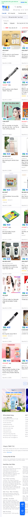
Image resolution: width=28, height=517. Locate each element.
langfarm (10, 460)
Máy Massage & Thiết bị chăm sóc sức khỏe (12, 503)
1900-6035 (9, 417)
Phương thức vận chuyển (8, 426)
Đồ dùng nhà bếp (7, 513)
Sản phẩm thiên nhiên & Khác (11, 504)
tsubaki (23, 460)
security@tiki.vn (14, 437)
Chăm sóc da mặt (7, 500)
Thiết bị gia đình (15, 513)
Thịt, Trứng (10, 480)
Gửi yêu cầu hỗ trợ (7, 422)
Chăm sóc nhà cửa (11, 489)
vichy (17, 460)
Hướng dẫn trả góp (7, 431)
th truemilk (18, 459)
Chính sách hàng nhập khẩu (9, 433)
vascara (5, 459)
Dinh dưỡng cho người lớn (11, 473)
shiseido (5, 460)
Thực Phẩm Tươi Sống (9, 478)
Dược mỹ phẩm (15, 508)
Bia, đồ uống (8, 485)
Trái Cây (5, 480)
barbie (23, 459)
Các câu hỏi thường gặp (8, 420)
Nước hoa (8, 507)
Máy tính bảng (9, 495)
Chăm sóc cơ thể (10, 502)
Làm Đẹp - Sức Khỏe (8, 498)
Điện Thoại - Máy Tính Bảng (10, 491)
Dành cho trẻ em (9, 486)
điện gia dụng (16, 9)
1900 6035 (9, 452)
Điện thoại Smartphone (8, 493)
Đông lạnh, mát (12, 482)
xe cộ (22, 9)
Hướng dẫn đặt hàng (7, 424)
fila (20, 460)
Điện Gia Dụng (7, 511)
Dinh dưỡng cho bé (10, 472)
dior (8, 459)
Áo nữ (24, 468)
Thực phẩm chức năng (11, 501)
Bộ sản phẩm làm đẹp (11, 508)
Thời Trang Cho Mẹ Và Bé (8, 468)
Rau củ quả (7, 481)
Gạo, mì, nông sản (10, 484)
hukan (14, 460)
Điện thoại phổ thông (10, 494)
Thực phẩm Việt (14, 481)
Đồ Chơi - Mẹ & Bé (8, 467)
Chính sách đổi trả (7, 430)
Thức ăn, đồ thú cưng (10, 487)
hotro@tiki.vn (15, 435)
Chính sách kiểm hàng (8, 428)
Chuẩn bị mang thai (10, 476)
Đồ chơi (17, 468)
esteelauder (13, 459)
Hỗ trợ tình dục (14, 507)
